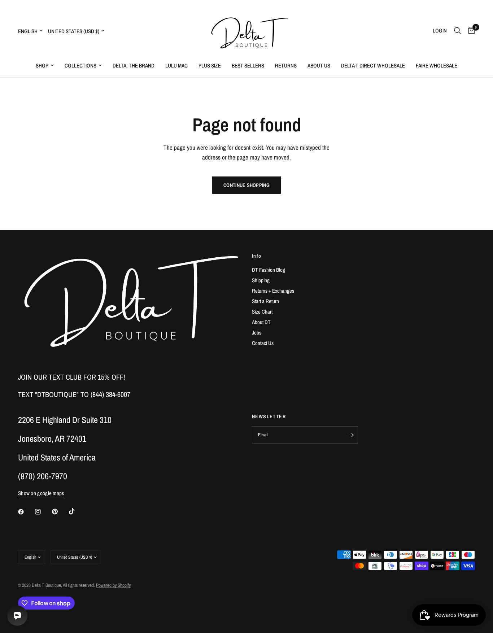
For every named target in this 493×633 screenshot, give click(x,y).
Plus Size (209, 65)
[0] (469, 31)
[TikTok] (77, 511)
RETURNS (286, 65)
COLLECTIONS (80, 65)
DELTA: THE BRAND (133, 65)
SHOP (42, 65)
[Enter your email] (351, 435)
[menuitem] (44, 66)
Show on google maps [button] (41, 493)
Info (257, 255)
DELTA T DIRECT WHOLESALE (373, 65)
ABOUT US (318, 65)
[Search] (457, 31)
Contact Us (263, 343)
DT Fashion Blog (268, 270)
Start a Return (265, 301)
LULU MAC (176, 65)
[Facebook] (26, 512)
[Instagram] (43, 512)
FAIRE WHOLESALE (436, 65)
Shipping (261, 280)
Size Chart (262, 311)
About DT (261, 322)
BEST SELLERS (248, 65)
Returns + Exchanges (273, 290)
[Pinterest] (60, 512)
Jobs (256, 332)
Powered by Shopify (113, 585)
